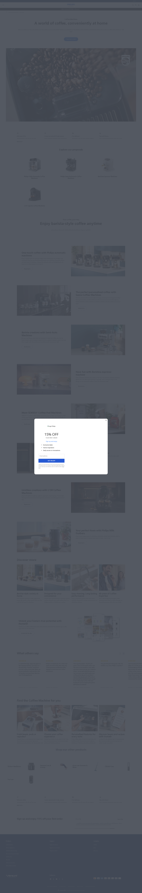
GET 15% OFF (51, 461)
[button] (106, 420)
